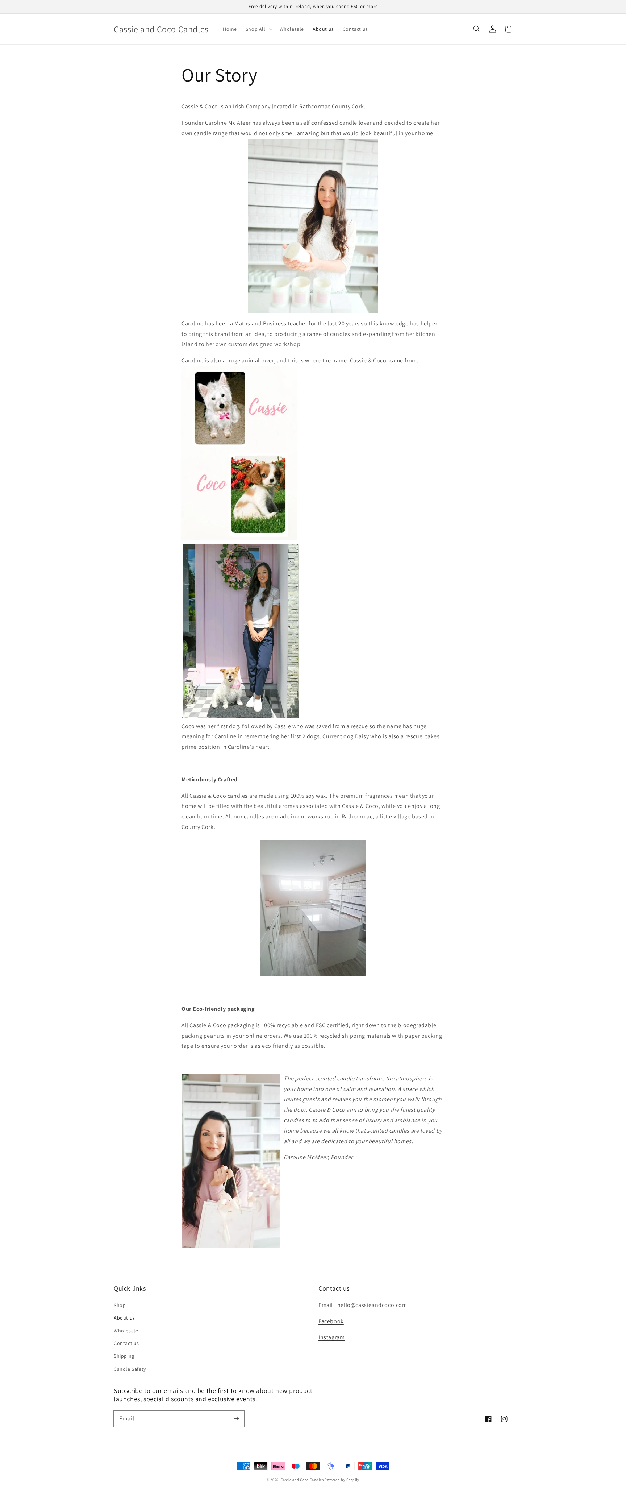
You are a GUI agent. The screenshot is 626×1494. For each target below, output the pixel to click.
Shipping (124, 1356)
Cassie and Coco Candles (302, 1479)
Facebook (331, 1321)
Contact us (126, 1343)
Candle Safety (130, 1369)
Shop (120, 1305)
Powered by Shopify (342, 1479)
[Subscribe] (236, 1419)
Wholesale (126, 1330)
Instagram (331, 1337)
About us (124, 1318)
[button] (477, 29)
